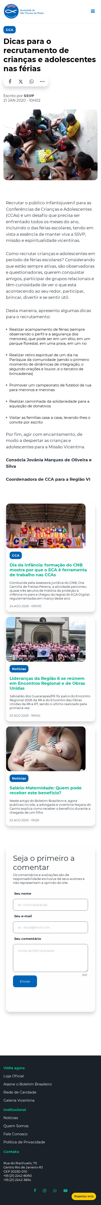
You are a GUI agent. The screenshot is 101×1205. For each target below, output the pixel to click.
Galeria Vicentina (19, 1100)
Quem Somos (15, 1125)
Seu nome (22, 893)
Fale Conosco (15, 1134)
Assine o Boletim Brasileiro (27, 1084)
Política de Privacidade (24, 1142)
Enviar (25, 981)
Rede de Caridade (19, 1092)
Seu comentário (27, 939)
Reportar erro (83, 1196)
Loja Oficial (13, 1076)
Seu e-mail (23, 916)
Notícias (10, 1117)
